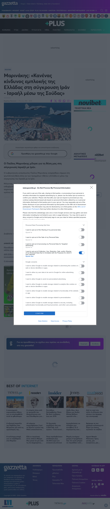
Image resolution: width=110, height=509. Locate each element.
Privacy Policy (67, 321)
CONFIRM (40, 313)
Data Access (55, 321)
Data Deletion (42, 321)
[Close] (92, 188)
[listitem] (55, 225)
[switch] (81, 229)
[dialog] (55, 254)
